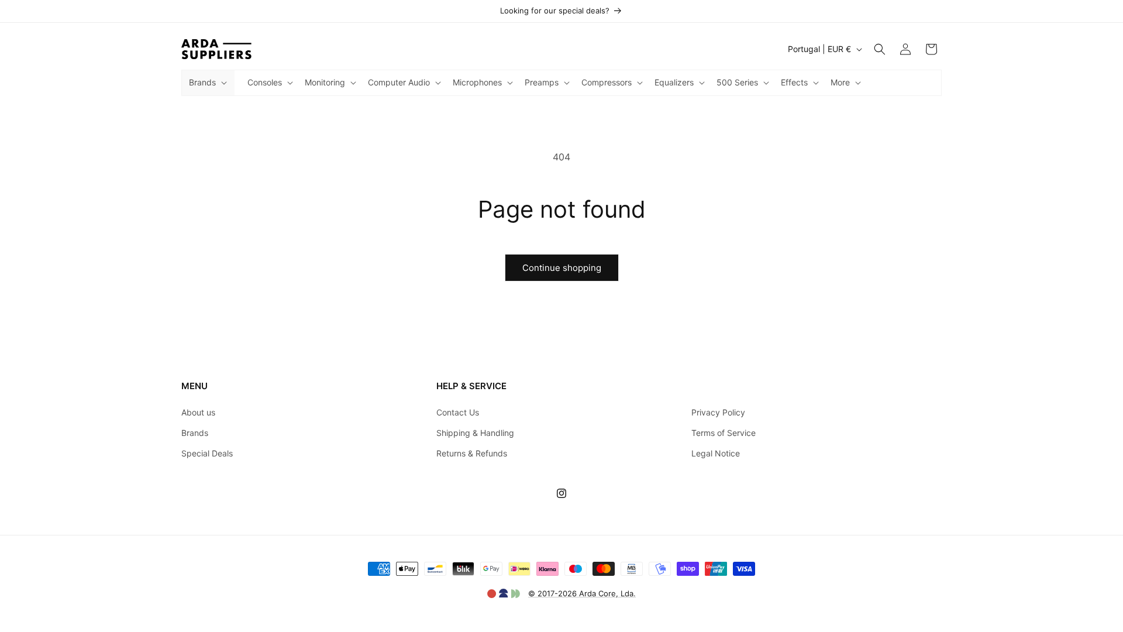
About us (198, 412)
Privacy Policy (718, 412)
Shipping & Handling (475, 433)
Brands (194, 433)
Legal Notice (715, 453)
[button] (207, 82)
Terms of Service (723, 433)
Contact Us (457, 412)
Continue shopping (561, 267)
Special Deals (207, 453)
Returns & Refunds (471, 453)
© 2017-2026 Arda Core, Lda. (582, 593)
